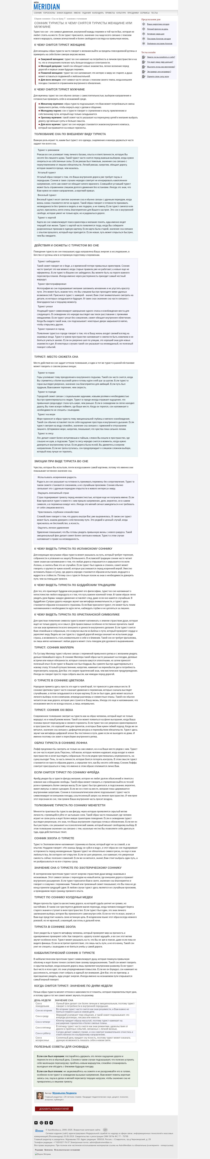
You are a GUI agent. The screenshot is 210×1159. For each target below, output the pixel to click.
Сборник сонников (42, 19)
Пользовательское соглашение (67, 1150)
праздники (133, 13)
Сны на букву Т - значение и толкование (69, 19)
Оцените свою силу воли (158, 76)
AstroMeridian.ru (54, 1130)
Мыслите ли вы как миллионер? (161, 67)
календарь (98, 13)
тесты (154, 13)
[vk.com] (36, 1124)
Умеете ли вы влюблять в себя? (161, 57)
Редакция (39, 1150)
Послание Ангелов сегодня (159, 39)
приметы (110, 13)
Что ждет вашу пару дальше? (160, 62)
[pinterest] (41, 1124)
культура (121, 13)
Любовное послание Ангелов (159, 43)
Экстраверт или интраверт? (159, 72)
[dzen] (51, 1124)
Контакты (48, 1150)
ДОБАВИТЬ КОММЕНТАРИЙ (54, 1109)
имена (77, 13)
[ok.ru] (46, 1124)
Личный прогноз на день (157, 29)
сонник (38, 13)
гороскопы (49, 13)
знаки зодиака (64, 13)
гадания (86, 13)
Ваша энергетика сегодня (158, 24)
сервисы (145, 13)
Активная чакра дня (155, 34)
